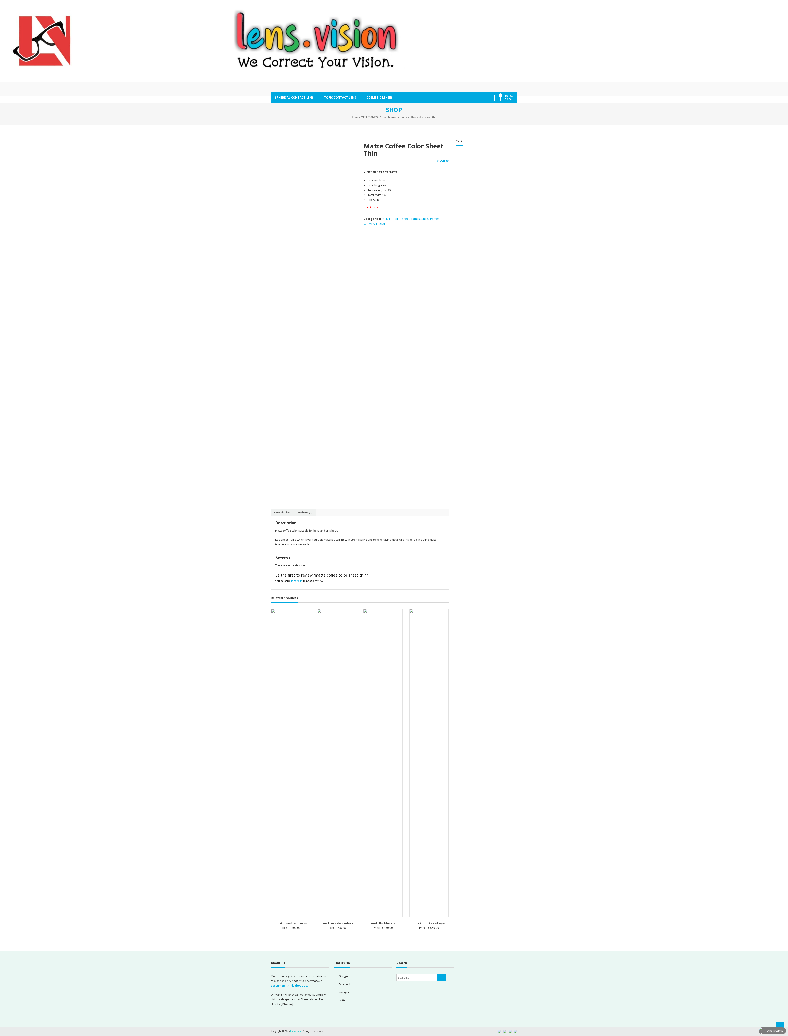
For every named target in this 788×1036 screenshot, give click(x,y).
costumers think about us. (289, 985)
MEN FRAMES (369, 117)
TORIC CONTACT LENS (340, 97)
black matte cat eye (429, 923)
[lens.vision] (394, 41)
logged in (296, 581)
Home (354, 117)
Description (282, 512)
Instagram (345, 992)
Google (343, 976)
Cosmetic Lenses (380, 97)
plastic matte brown (291, 923)
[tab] (282, 512)
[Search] (441, 977)
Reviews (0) (304, 512)
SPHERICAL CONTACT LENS (294, 97)
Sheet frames (388, 117)
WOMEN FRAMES (375, 224)
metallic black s (383, 923)
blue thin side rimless (336, 923)
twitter (343, 1000)
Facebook (345, 984)
